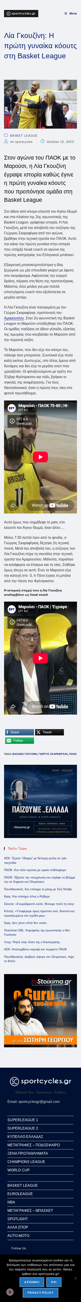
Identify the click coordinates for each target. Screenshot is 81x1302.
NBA (11, 1202)
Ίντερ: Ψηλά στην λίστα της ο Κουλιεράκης (32, 942)
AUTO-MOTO (18, 1236)
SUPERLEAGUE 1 (22, 1120)
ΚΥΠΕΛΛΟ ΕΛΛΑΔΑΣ (25, 1137)
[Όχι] (75, 1278)
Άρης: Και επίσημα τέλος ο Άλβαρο (27, 896)
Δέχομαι (31, 1282)
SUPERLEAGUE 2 (22, 1128)
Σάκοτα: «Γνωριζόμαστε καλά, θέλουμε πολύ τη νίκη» (39, 904)
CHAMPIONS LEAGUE (26, 1162)
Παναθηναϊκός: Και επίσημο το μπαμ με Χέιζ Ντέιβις (38, 889)
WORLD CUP (18, 1170)
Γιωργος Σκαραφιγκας (53, 754)
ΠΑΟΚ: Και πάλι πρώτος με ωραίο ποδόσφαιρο (35, 870)
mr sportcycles (21, 142)
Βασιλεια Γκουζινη (24, 754)
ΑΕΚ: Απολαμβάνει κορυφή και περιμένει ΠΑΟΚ (35, 949)
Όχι (54, 1282)
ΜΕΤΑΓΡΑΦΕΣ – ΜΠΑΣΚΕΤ (30, 1211)
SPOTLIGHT (17, 1219)
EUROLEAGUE (20, 1194)
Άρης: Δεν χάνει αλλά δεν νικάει (25, 923)
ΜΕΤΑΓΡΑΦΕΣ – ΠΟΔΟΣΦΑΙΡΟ (33, 1145)
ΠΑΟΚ (73, 754)
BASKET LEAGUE (24, 135)
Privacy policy (40, 1292)
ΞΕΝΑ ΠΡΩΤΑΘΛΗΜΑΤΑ (27, 1153)
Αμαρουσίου (14, 318)
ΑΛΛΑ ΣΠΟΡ (17, 1227)
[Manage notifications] (10, 1292)
